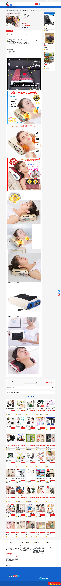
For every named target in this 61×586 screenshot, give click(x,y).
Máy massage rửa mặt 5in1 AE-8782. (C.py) (50, 409)
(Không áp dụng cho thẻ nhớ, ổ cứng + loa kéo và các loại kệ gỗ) (25, 550)
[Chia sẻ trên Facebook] (22, 27)
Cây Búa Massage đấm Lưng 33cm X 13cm (20, 461)
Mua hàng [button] (12, 410)
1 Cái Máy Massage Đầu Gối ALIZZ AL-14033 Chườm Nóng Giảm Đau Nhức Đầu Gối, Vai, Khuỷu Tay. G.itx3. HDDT (30, 530)
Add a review (49, 382)
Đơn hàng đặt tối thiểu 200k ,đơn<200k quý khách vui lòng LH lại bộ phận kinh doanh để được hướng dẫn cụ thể (38, 551)
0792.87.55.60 (52, 584)
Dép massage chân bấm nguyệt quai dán (9, 443)
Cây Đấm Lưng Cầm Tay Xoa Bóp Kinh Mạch (40, 443)
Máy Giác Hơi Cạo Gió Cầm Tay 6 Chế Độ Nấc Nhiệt (10, 513)
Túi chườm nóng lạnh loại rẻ (40, 426)
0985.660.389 (58, 584)
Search (53, 387)
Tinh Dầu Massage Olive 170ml (19, 409)
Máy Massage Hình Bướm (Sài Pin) (20, 513)
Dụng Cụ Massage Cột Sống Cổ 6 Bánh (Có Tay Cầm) (20, 426)
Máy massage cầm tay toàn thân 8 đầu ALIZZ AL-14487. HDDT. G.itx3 (50, 496)
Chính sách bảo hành (49, 546)
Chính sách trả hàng (48, 547)
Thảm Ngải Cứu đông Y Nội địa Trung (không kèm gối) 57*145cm (30, 513)
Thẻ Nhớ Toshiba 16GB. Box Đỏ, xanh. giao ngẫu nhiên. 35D (48, 25)
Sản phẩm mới (23, 7)
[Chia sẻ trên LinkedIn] (27, 27)
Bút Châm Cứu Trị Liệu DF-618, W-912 (30, 443)
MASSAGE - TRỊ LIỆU (19, 10)
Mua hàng (27, 25)
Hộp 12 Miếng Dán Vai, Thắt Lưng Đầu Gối (30, 409)
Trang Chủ (19, 7)
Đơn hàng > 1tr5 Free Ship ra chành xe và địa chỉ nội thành (39, 546)
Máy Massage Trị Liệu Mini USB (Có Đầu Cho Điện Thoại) (50, 443)
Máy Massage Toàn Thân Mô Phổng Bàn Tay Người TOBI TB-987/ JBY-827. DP (30, 496)
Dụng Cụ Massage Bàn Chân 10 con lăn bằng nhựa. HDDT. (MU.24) (40, 530)
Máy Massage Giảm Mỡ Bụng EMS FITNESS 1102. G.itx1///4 (40, 478)
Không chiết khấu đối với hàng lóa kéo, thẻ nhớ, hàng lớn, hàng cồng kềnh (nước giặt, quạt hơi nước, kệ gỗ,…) (25, 545)
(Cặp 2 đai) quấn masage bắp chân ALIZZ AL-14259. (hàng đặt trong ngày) (20, 478)
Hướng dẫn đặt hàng (50, 7)
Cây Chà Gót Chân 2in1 (39, 460)
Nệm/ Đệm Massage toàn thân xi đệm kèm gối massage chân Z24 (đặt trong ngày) (30, 461)
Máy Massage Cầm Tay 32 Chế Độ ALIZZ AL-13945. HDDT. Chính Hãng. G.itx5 (50, 478)
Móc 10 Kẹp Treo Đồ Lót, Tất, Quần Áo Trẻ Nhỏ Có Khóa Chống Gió (49, 63)
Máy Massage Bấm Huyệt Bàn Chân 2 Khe (10, 495)
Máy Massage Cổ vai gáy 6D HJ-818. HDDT (40, 513)
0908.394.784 (10, 554)
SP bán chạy (28, 7)
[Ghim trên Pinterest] (26, 27)
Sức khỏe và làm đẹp (12, 10)
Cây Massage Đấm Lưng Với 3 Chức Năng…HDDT (10, 426)
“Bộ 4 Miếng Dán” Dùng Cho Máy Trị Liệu (50, 461)
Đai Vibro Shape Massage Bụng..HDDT (10, 409)
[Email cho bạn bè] (25, 27)
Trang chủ (7, 10)
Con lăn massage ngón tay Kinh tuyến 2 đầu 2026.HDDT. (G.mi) (10, 478)
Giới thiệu (36, 7)
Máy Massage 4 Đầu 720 (39, 408)
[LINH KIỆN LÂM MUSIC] (11, 4)
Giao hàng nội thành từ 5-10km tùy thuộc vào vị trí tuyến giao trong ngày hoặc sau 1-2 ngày (39, 544)
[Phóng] (7, 26)
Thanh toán (44, 7)
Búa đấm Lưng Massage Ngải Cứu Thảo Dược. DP (40, 495)
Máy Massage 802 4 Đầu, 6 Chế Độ (50, 426)
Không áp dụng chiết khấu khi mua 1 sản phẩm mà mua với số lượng (25, 548)
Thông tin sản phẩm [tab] (9, 30)
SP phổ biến (32, 7)
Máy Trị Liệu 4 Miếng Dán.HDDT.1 (9, 461)
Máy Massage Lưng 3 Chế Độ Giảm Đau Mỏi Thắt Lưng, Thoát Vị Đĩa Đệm (20, 443)
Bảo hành (40, 7)
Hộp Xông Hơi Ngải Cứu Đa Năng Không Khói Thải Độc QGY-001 (20, 530)
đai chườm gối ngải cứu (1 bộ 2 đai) (20, 495)
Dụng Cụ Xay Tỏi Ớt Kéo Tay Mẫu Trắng (48, 44)
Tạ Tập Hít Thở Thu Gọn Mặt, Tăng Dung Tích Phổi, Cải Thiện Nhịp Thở (10, 530)
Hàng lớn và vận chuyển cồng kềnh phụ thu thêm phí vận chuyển (38, 553)
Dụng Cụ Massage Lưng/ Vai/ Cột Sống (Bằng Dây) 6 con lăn (50, 513)
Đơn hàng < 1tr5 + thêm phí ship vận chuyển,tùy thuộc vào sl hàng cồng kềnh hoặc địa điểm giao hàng (39, 548)
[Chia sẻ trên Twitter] (23, 27)
